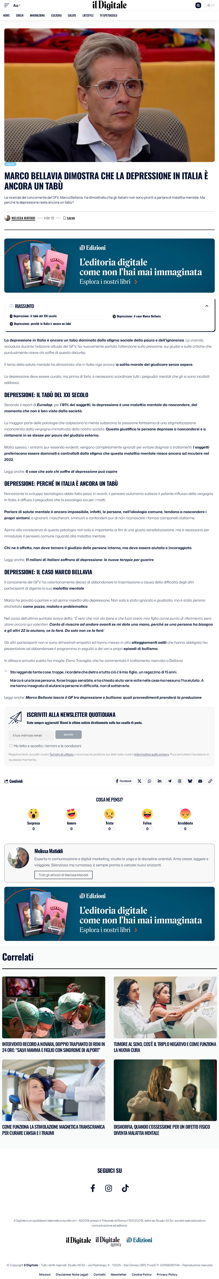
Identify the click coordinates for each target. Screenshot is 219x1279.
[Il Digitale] (109, 5)
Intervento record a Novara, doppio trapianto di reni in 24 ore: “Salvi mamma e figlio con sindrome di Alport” (53, 1046)
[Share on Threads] (179, 781)
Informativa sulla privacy (151, 754)
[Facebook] (92, 1188)
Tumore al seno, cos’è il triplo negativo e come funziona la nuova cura (165, 1046)
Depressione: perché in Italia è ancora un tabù (42, 323)
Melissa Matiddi (23, 218)
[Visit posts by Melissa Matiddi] (7, 218)
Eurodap (44, 404)
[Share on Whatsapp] (149, 781)
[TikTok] (125, 1188)
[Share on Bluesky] (190, 781)
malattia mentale (68, 588)
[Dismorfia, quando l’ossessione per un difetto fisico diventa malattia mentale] (165, 1090)
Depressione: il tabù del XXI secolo (35, 316)
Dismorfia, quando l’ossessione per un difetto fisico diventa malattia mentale (162, 1129)
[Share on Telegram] (169, 781)
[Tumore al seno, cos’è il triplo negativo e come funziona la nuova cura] (165, 1007)
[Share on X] (139, 781)
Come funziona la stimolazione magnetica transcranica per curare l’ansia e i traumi (53, 1129)
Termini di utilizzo (61, 754)
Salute (10, 164)
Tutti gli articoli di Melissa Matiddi (63, 875)
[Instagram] (108, 1188)
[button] (8, 5)
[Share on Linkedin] (159, 781)
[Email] (200, 781)
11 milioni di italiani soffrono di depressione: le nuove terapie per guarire (90, 559)
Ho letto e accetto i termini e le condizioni (47, 745)
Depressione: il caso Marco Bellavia (139, 316)
